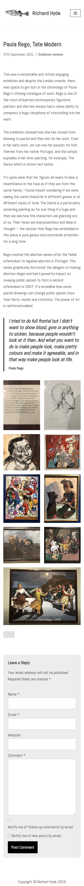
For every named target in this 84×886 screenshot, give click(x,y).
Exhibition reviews (51, 54)
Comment (17, 755)
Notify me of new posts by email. (37, 835)
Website (14, 735)
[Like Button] (9, 634)
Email (13, 714)
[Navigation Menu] (75, 13)
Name (13, 694)
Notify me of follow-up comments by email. (40, 826)
